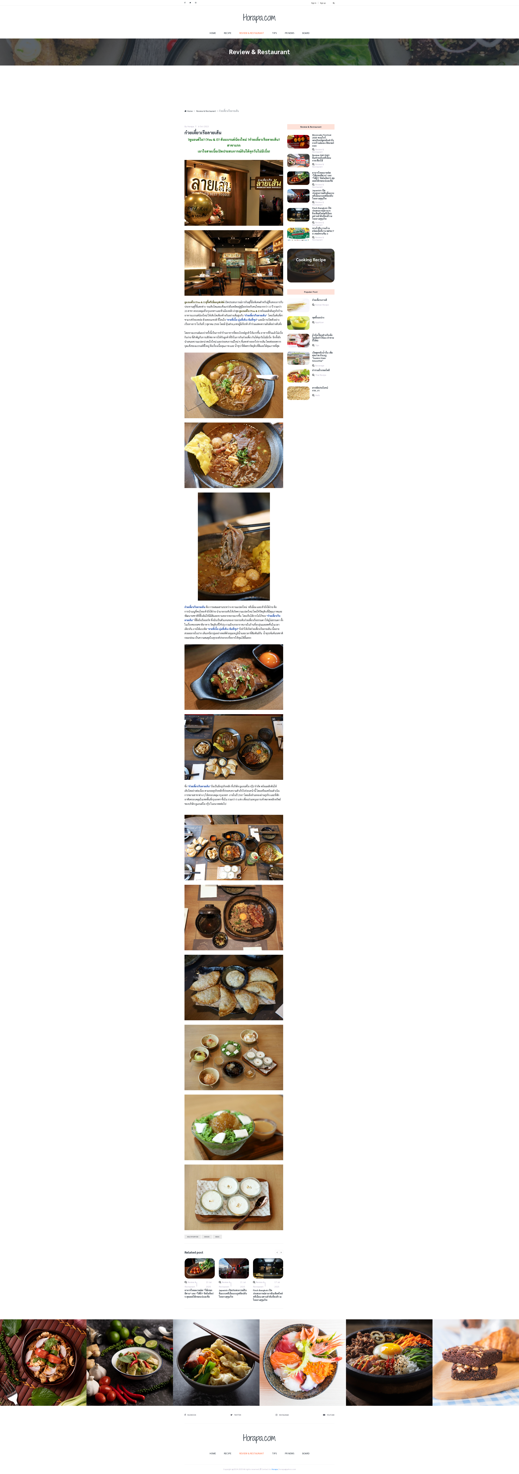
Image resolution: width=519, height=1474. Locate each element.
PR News (289, 32)
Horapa (275, 1469)
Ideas (217, 1237)
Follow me (44, 1362)
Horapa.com (259, 17)
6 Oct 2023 (203, 126)
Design (206, 1237)
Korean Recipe (322, 304)
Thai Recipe (320, 374)
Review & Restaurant (251, 32)
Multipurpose (192, 1237)
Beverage (319, 365)
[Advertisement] (259, 86)
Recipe (227, 32)
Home (213, 32)
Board (306, 32)
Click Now (311, 272)
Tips (274, 32)
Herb (317, 395)
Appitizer (319, 322)
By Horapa (189, 126)
